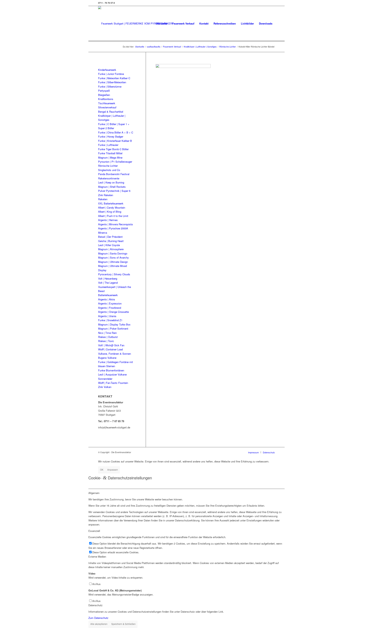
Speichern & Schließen (123, 623)
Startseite (161, 23)
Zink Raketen (105, 195)
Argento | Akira (106, 299)
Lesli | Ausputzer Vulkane (112, 374)
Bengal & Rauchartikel (110, 111)
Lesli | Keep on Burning (111, 182)
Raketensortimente (108, 178)
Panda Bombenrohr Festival (113, 174)
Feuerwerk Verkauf (183, 23)
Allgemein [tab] (93, 493)
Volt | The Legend (108, 282)
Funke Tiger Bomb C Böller (113, 149)
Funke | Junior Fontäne (111, 74)
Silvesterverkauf (107, 107)
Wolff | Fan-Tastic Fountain (113, 383)
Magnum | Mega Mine (110, 157)
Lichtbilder (247, 23)
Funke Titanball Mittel (110, 153)
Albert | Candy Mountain (111, 207)
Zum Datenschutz (98, 618)
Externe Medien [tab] (97, 556)
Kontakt (203, 23)
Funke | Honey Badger (110, 136)
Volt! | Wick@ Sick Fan (111, 345)
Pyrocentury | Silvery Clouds (114, 274)
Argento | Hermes (108, 220)
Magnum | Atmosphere (111, 249)
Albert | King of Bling (109, 211)
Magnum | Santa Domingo (112, 253)
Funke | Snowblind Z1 (110, 320)
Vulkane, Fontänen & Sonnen (114, 353)
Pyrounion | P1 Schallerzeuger (115, 161)
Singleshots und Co (109, 170)
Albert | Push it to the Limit (113, 216)
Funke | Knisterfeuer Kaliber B (115, 141)
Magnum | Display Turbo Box (114, 324)
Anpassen (112, 469)
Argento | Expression (110, 303)
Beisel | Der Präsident (110, 237)
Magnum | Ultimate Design (113, 262)
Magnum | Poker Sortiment (113, 328)
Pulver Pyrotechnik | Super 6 (114, 191)
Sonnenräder (105, 379)
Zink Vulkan (104, 387)
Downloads (265, 23)
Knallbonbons (105, 99)
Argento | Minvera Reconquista (115, 224)
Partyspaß (104, 90)
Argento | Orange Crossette (113, 312)
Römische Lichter (108, 166)
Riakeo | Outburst (108, 337)
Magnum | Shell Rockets (112, 187)
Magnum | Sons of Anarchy (113, 257)
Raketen (102, 199)
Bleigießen (104, 95)
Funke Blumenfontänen (111, 370)
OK (101, 469)
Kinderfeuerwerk (107, 70)
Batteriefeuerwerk (108, 295)
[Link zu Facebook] (272, 3)
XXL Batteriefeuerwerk (110, 203)
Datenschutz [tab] (95, 605)
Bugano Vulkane (107, 358)
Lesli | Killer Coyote (109, 245)
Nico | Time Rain (107, 333)
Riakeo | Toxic (106, 341)
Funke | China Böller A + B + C (115, 132)
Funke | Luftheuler (108, 145)
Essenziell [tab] (94, 531)
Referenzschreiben (225, 23)
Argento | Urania (107, 316)
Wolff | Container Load (110, 349)
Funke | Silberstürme (109, 86)
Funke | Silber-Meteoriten (112, 82)
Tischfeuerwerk (106, 103)
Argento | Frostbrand (109, 308)
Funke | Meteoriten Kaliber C (114, 78)
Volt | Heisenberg (107, 278)
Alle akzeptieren (98, 623)
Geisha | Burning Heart (111, 241)
